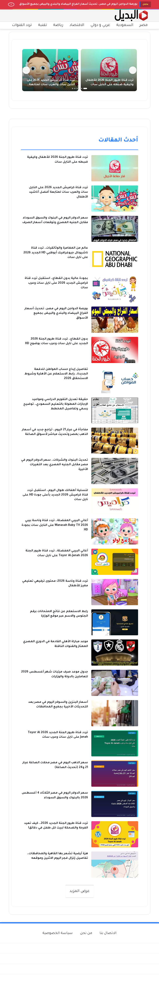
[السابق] (132, 70)
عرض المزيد (80, 891)
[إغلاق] (11, 4)
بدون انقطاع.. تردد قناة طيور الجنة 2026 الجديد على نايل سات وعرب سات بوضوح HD (83, 6)
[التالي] (26, 70)
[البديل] (131, 15)
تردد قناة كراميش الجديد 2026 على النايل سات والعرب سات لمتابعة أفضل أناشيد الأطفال (51, 85)
